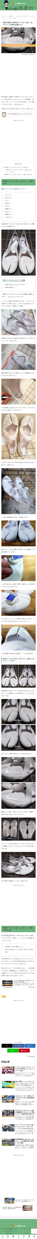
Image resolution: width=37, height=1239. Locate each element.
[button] (33, 616)
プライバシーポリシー (27, 1228)
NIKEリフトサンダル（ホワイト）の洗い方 (16, 167)
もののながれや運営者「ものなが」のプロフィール (9, 1230)
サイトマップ (27, 1233)
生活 (4, 996)
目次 (16, 164)
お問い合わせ (9, 1233)
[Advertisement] (18, 75)
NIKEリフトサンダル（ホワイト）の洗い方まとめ (18, 174)
